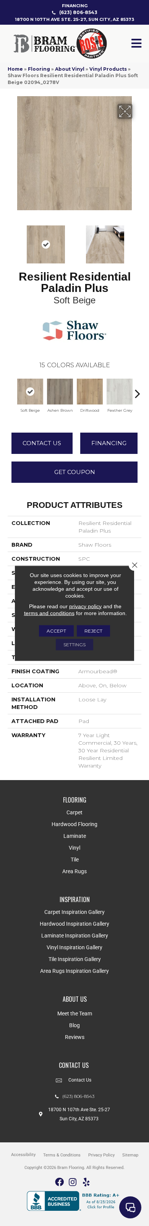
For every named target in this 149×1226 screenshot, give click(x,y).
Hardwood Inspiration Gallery (74, 924)
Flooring (39, 69)
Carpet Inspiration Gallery (74, 912)
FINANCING (74, 5)
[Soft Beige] (30, 391)
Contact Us (42, 443)
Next (137, 240)
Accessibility (23, 1154)
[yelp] (86, 1182)
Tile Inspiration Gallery (75, 959)
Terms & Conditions (62, 1155)
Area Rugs (74, 871)
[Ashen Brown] (60, 391)
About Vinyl (69, 69)
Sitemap (130, 1155)
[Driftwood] (90, 391)
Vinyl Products (108, 69)
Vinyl (74, 848)
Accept (56, 630)
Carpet (74, 812)
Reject (93, 630)
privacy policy (85, 606)
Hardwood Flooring (74, 824)
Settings (74, 644)
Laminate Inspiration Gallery (74, 936)
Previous (11, 240)
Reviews (74, 1037)
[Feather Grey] (119, 391)
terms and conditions (49, 613)
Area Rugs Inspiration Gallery (74, 971)
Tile (75, 859)
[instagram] (72, 1182)
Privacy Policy (101, 1155)
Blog (74, 1025)
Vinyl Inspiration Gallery (74, 947)
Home (15, 69)
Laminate (74, 836)
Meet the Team (74, 1013)
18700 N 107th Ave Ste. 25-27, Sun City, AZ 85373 (74, 19)
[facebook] (59, 1182)
